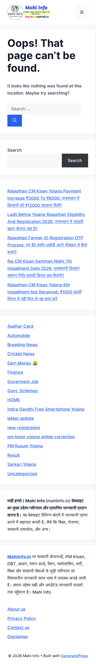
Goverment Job (22, 381)
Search (14, 150)
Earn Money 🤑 (22, 363)
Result (13, 455)
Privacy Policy (21, 618)
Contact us (18, 627)
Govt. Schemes (22, 390)
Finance (15, 372)
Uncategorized (22, 473)
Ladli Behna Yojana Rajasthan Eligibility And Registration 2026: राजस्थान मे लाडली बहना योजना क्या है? (46, 221)
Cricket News (20, 353)
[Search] (14, 121)
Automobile (18, 335)
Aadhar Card (20, 326)
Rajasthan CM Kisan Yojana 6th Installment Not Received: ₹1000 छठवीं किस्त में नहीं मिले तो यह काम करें (44, 292)
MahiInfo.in (19, 556)
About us (16, 609)
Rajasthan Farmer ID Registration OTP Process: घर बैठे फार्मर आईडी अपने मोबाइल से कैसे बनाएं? (47, 245)
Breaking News (22, 344)
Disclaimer (17, 636)
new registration (23, 427)
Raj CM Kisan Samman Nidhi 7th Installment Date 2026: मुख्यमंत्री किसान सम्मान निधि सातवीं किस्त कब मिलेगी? (43, 268)
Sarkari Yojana (21, 464)
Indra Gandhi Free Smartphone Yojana (45, 409)
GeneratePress (74, 655)
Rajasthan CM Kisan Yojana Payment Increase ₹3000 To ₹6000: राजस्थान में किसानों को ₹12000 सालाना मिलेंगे (44, 198)
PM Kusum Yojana (25, 445)
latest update (20, 418)
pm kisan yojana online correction (41, 436)
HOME (13, 399)
